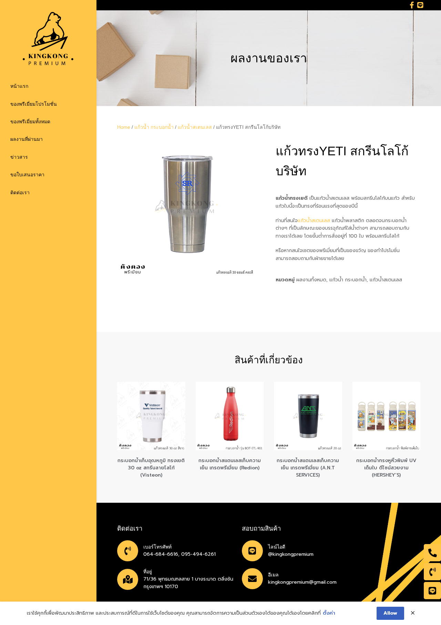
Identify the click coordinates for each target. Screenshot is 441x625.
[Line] (420, 5)
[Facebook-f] (411, 5)
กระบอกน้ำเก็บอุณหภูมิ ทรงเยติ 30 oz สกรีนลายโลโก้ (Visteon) (151, 468)
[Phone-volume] (432, 571)
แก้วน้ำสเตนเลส (195, 127)
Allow (390, 613)
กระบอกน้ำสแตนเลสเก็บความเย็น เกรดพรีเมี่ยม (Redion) (229, 464)
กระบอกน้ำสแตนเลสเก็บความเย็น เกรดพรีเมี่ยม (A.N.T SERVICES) (308, 468)
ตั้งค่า (329, 613)
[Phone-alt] (432, 552)
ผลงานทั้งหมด (311, 279)
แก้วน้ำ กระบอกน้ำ (154, 127)
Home (123, 127)
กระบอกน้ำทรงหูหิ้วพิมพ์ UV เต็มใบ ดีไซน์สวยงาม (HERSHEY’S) (386, 468)
